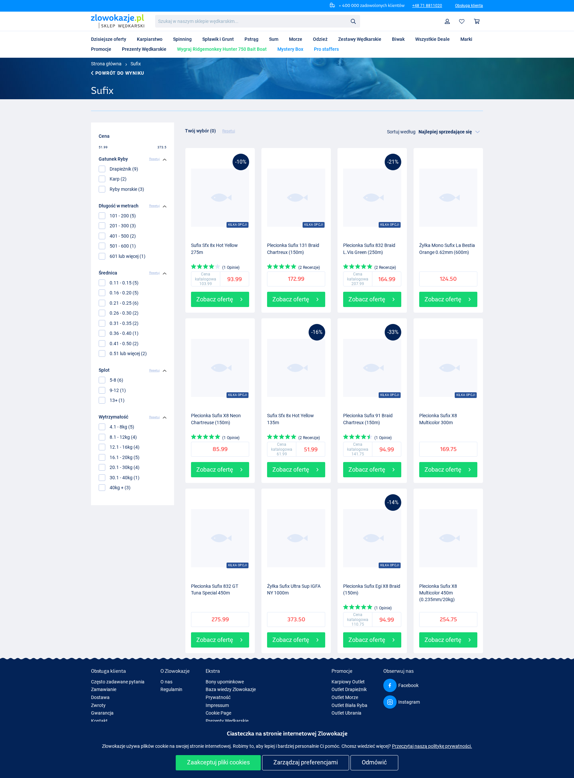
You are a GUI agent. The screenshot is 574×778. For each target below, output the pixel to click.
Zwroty (98, 705)
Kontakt (99, 721)
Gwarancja (102, 713)
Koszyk (477, 21)
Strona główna (106, 63)
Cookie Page (218, 713)
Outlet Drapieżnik (349, 689)
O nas (166, 681)
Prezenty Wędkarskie (227, 721)
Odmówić (374, 762)
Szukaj (353, 21)
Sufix (136, 63)
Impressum (217, 705)
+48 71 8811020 (427, 5)
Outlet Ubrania (346, 713)
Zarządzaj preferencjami (305, 762)
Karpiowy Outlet (348, 681)
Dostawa (100, 697)
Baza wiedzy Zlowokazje (231, 689)
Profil (447, 21)
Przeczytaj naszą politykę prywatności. (432, 746)
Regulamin (171, 689)
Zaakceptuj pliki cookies (218, 762)
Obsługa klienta (469, 5)
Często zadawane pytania (117, 681)
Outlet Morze (345, 697)
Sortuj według (401, 131)
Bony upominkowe (225, 681)
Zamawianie (103, 689)
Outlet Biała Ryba (349, 705)
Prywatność (218, 697)
